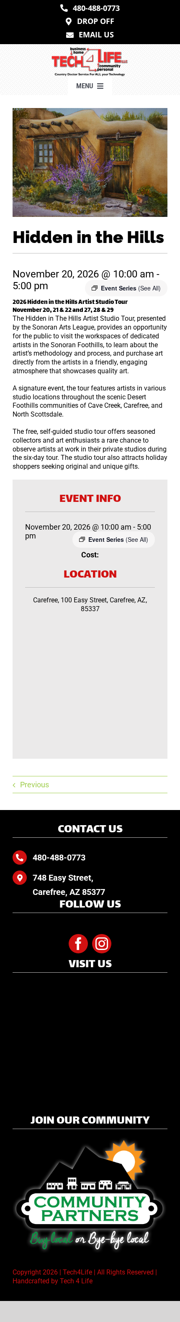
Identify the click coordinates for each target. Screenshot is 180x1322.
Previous (34, 784)
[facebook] (78, 943)
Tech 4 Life (76, 1281)
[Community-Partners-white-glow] (90, 1141)
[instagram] (101, 943)
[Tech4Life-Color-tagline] (90, 50)
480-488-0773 (59, 857)
